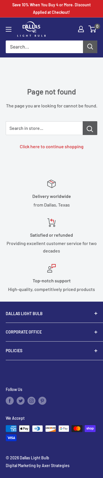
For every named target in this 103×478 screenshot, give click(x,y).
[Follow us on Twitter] (21, 401)
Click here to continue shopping (52, 146)
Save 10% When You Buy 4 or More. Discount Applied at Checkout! (51, 8)
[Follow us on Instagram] (31, 401)
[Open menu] (8, 29)
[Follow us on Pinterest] (42, 401)
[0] (92, 29)
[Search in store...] (90, 128)
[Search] (90, 47)
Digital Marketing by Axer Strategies (38, 465)
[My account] (81, 29)
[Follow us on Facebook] (10, 401)
